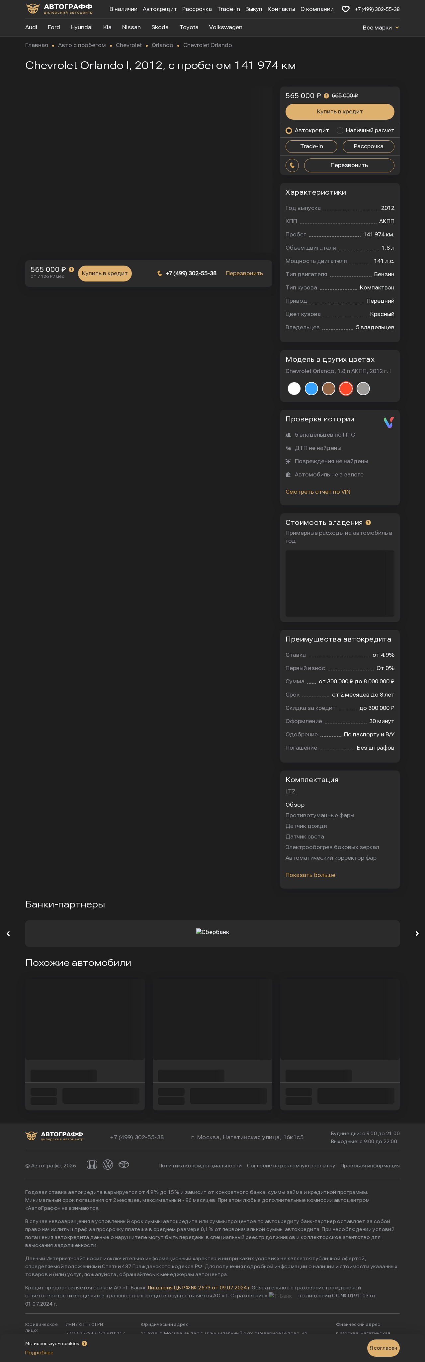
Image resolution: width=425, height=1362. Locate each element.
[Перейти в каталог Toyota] (124, 1165)
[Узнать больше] (71, 269)
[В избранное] (345, 9)
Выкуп (253, 9)
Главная (36, 45)
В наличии (123, 9)
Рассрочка (197, 9)
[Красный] (346, 388)
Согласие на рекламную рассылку (291, 1165)
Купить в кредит (105, 273)
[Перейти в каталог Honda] (92, 1165)
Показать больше (310, 875)
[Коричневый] (328, 388)
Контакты (281, 9)
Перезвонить (244, 273)
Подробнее (39, 1352)
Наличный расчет (370, 130)
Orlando (162, 45)
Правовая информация (370, 1165)
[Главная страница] (59, 10)
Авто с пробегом (82, 45)
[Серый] (363, 388)
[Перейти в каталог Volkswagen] (108, 1165)
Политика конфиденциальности (200, 1165)
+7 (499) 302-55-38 (377, 9)
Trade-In (228, 9)
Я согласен (383, 1348)
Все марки (378, 28)
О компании (317, 9)
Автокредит (160, 9)
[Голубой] (311, 388)
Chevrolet (129, 45)
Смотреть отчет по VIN (318, 492)
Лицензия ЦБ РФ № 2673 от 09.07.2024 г (199, 1287)
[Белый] (294, 388)
